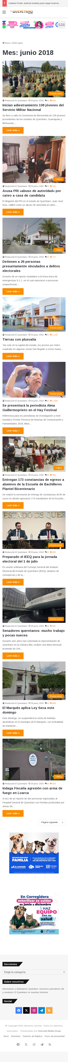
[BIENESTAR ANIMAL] (34, 872)
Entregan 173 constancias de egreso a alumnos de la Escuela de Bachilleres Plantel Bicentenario (33, 484)
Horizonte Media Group (49, 1031)
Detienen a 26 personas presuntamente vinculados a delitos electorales (31, 266)
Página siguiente (49, 822)
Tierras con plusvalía (19, 339)
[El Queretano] (21, 12)
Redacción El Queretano (16, 100)
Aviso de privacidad (55, 1036)
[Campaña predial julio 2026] (34, 24)
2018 (14, 43)
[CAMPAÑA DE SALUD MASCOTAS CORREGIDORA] (34, 933)
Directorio (15, 1036)
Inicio (7, 43)
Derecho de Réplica (32, 1036)
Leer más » (13, 130)
